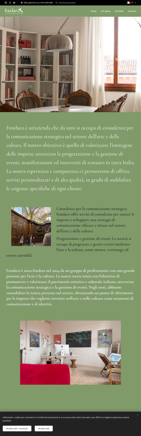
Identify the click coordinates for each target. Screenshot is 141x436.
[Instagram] (10, 2)
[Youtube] (14, 2)
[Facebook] (6, 2)
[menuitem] (94, 11)
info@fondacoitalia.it (67, 2)
